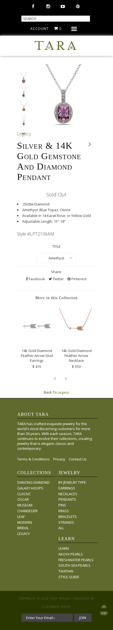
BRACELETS (67, 516)
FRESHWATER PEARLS (76, 559)
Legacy (63, 392)
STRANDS (66, 522)
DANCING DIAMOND (33, 482)
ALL (61, 527)
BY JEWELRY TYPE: (72, 482)
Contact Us (78, 459)
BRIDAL (23, 527)
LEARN (63, 548)
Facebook (36, 278)
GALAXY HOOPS (30, 488)
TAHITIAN (65, 571)
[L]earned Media (56, 607)
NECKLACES (67, 493)
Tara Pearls (60, 598)
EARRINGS (66, 488)
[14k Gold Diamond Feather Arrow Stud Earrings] (37, 341)
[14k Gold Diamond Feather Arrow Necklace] (76, 341)
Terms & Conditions (33, 459)
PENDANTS (67, 499)
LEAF (21, 516)
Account (39, 28)
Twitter (58, 278)
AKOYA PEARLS (70, 554)
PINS (62, 505)
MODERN (24, 522)
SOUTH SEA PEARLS (74, 565)
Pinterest (78, 278)
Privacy (59, 459)
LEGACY (23, 533)
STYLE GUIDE (68, 576)
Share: (56, 271)
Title (56, 246)
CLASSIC (24, 493)
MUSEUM (24, 505)
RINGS (63, 510)
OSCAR (23, 499)
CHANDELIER (27, 510)
